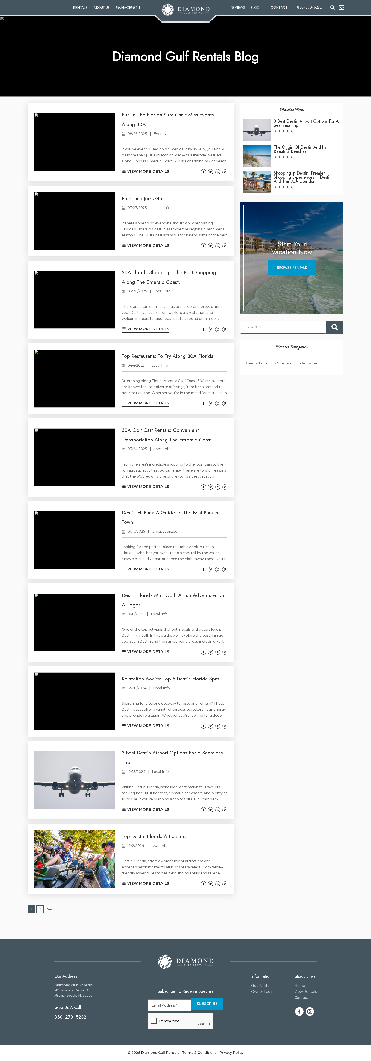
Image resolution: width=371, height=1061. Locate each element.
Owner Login (262, 992)
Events (252, 363)
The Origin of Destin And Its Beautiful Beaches (300, 149)
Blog (255, 7)
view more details (147, 171)
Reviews (238, 7)
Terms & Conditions (199, 1053)
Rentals (80, 7)
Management (128, 7)
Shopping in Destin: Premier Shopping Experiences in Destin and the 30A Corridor (302, 177)
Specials (284, 363)
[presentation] (180, 1021)
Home (300, 986)
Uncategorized (306, 363)
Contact (279, 7)
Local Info (267, 363)
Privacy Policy (231, 1053)
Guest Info (260, 986)
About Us (102, 7)
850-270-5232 (70, 1017)
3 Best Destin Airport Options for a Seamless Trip (306, 123)
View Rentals (306, 992)
